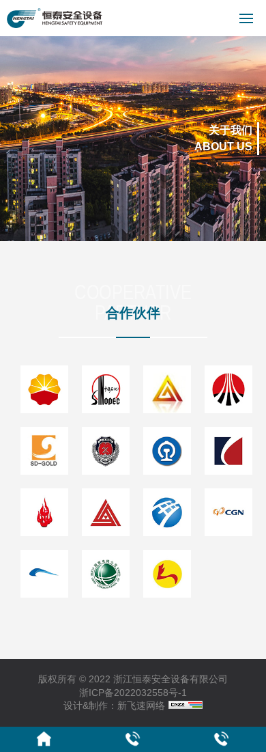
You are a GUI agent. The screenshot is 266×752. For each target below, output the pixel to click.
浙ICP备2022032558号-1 (133, 692)
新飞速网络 (141, 705)
